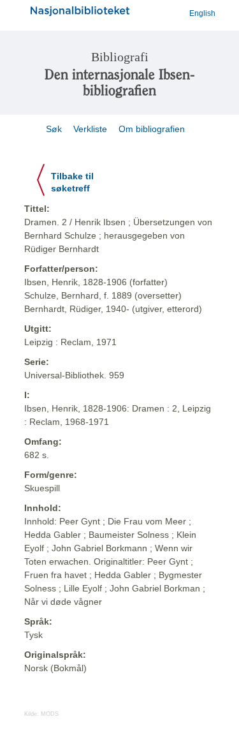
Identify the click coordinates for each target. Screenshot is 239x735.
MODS (50, 714)
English (202, 13)
